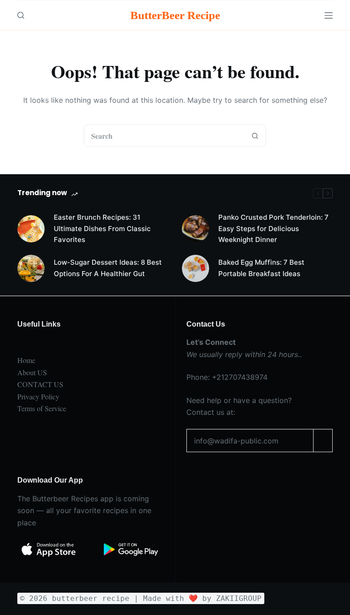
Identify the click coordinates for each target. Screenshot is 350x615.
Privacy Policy (38, 396)
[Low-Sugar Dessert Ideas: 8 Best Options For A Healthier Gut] (31, 268)
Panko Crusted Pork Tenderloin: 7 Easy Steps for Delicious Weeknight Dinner (273, 228)
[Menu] (328, 15)
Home (26, 360)
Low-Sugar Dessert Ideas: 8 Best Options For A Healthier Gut (108, 268)
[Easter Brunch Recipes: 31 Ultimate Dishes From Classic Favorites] (31, 228)
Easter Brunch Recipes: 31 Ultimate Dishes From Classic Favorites (102, 228)
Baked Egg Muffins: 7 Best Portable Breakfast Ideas (261, 268)
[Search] (20, 15)
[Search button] (255, 135)
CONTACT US (40, 384)
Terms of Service (41, 408)
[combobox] (164, 135)
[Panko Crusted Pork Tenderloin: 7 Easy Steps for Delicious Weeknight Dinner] (195, 228)
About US (32, 372)
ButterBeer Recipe (175, 15)
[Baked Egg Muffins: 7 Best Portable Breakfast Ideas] (195, 268)
